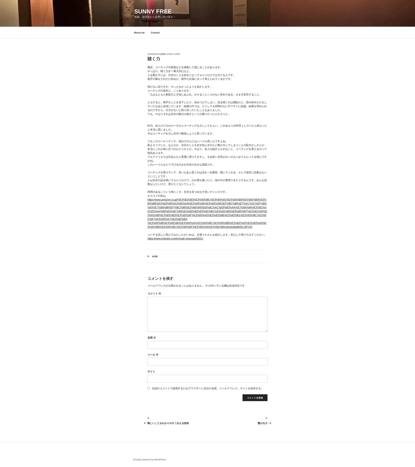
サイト (151, 371)
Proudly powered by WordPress (149, 459)
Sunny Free (153, 11)
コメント (154, 293)
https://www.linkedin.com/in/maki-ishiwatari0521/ (175, 238)
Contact (155, 32)
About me (139, 32)
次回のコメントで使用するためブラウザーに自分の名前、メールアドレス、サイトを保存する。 (207, 388)
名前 (152, 337)
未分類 (154, 256)
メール (153, 354)
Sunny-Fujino (173, 54)
